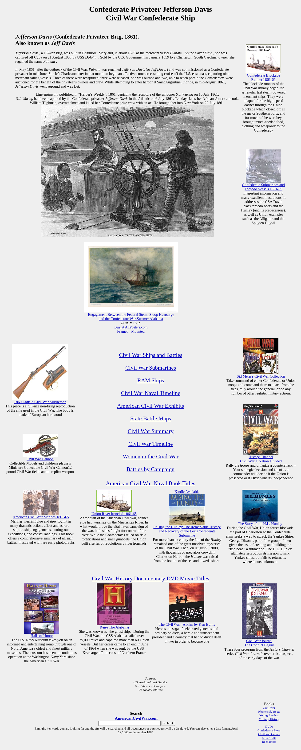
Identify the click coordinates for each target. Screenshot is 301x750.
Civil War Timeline (150, 444)
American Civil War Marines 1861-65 (41, 517)
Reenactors (269, 741)
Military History (269, 719)
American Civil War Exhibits (150, 406)
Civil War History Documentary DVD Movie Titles (150, 578)
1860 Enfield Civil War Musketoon (40, 402)
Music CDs (269, 738)
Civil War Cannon (40, 459)
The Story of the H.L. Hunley (260, 524)
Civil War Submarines (150, 368)
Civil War (269, 708)
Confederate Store (268, 730)
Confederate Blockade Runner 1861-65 (263, 77)
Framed (122, 331)
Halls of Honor (42, 636)
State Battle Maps (150, 418)
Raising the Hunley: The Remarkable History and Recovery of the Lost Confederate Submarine (187, 531)
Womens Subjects (269, 711)
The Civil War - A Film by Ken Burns (187, 624)
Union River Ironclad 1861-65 (114, 514)
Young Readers (269, 715)
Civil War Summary (151, 431)
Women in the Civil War (150, 456)
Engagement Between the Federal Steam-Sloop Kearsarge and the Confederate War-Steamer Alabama (131, 316)
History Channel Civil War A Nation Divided (261, 459)
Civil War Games (269, 734)
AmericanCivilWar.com (136, 718)
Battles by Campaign (150, 469)
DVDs (269, 726)
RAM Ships (150, 380)
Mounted (138, 331)
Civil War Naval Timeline (150, 393)
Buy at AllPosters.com (130, 327)
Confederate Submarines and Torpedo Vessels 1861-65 (263, 187)
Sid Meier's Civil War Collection (261, 376)
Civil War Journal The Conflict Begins (259, 643)
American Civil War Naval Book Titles (150, 483)
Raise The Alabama (114, 627)
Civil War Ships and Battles (150, 355)
